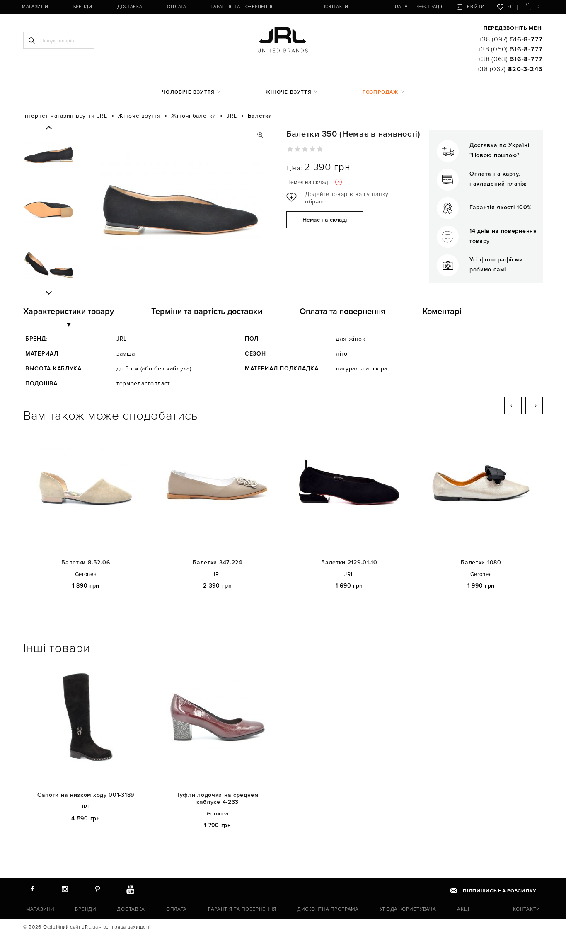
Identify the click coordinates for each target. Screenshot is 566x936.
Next (48, 292)
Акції (464, 909)
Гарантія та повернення (242, 7)
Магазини (35, 7)
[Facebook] (32, 888)
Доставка (130, 7)
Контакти (336, 7)
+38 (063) (510, 59)
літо (342, 353)
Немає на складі (324, 219)
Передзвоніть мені (513, 28)
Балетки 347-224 (217, 562)
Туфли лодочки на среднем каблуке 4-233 (218, 798)
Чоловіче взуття (188, 92)
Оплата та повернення (342, 312)
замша (125, 353)
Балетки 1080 (481, 562)
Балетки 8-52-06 (85, 562)
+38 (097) (511, 39)
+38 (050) (510, 49)
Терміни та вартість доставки (206, 312)
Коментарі (442, 312)
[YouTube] (130, 888)
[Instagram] (65, 888)
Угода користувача (408, 909)
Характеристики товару (68, 312)
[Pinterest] (97, 888)
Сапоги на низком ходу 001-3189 (85, 795)
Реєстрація (430, 7)
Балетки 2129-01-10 (349, 562)
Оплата (176, 7)
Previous (48, 128)
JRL (121, 338)
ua (398, 7)
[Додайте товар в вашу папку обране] (340, 198)
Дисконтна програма (328, 909)
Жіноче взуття (289, 92)
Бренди (82, 7)
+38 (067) (510, 69)
